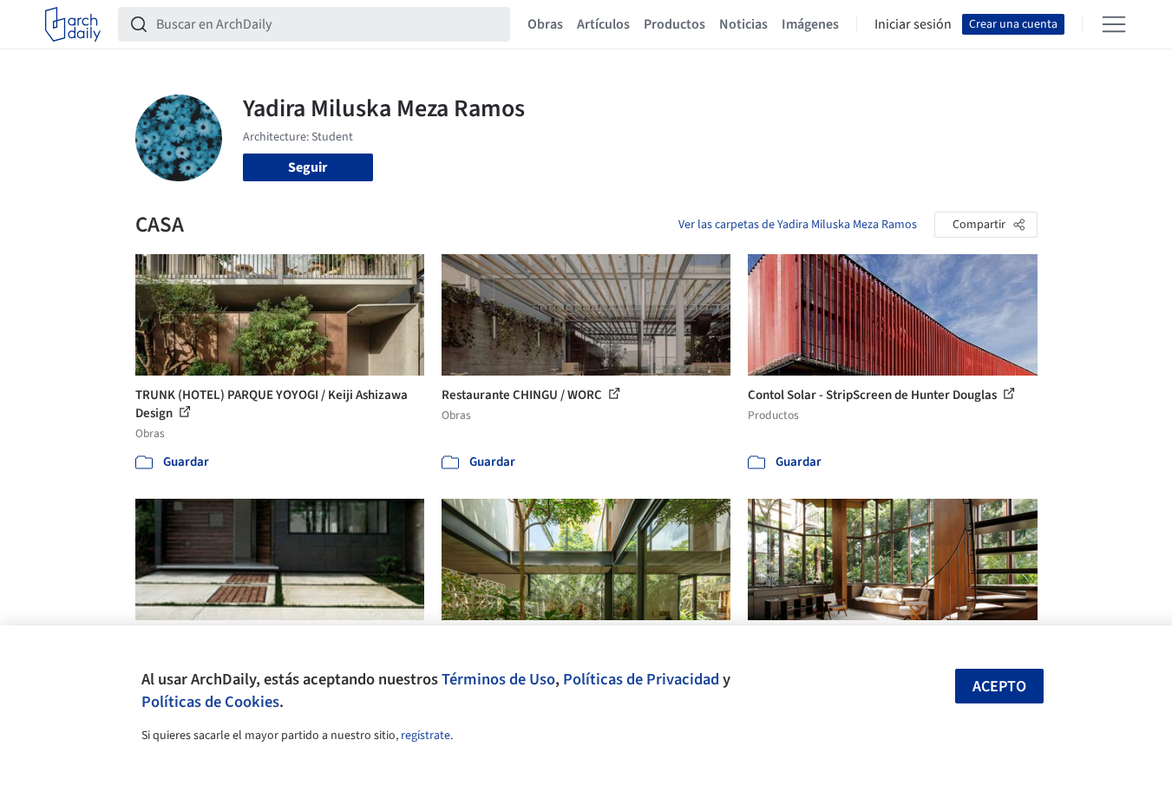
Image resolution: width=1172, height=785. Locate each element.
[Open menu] (1114, 24)
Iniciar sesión (913, 24)
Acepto (999, 686)
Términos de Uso (498, 679)
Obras (545, 24)
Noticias (743, 24)
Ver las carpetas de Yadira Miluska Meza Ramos (797, 225)
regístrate (425, 735)
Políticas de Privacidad (641, 679)
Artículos (603, 24)
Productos (674, 24)
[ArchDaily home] (73, 24)
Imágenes (810, 24)
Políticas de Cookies (210, 701)
